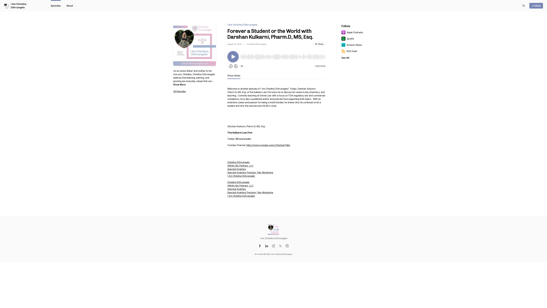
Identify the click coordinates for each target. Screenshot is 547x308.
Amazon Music (354, 44)
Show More (179, 84)
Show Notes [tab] (233, 75)
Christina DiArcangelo (238, 162)
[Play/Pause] (233, 56)
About (69, 5)
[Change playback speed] (242, 66)
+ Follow (536, 5)
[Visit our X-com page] (280, 246)
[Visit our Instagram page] (273, 246)
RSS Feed (352, 51)
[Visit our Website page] (287, 246)
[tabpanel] (276, 142)
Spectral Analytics (236, 169)
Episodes (56, 5)
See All (345, 57)
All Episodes (179, 91)
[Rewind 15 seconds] (231, 66)
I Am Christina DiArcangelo (18, 6)
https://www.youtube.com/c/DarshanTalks (268, 145)
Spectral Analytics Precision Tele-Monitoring (250, 172)
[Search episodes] (523, 5)
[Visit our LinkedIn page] (266, 246)
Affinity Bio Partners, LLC (240, 165)
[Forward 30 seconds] (236, 66)
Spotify (350, 38)
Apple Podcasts (355, 32)
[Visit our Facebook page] (259, 246)
